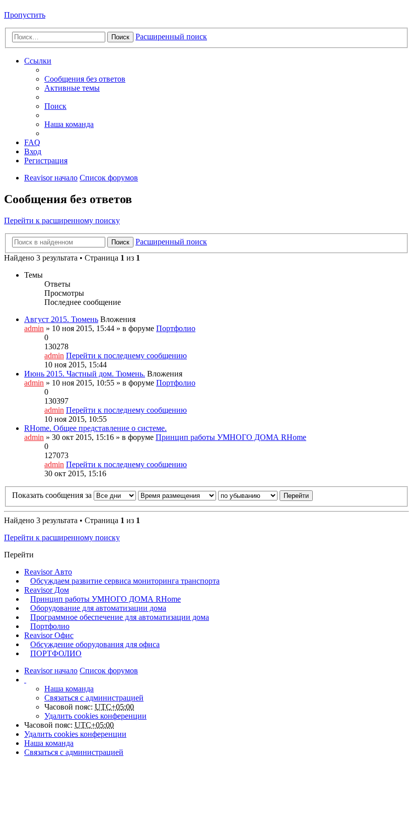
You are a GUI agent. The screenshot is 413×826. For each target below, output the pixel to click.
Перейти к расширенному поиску (62, 220)
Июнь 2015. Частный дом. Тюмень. (84, 373)
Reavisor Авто (48, 571)
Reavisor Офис (49, 635)
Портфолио (175, 328)
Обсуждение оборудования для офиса (95, 644)
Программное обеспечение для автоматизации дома (119, 617)
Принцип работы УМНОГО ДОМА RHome (231, 437)
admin (34, 328)
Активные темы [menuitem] (72, 88)
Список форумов (109, 177)
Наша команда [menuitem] (69, 124)
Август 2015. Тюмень (61, 319)
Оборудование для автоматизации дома (98, 608)
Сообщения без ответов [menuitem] (84, 79)
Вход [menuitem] (32, 151)
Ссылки (37, 60)
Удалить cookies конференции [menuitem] (95, 716)
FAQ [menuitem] (32, 142)
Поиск (120, 37)
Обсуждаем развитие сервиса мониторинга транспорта (125, 581)
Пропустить (24, 15)
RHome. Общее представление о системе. (95, 428)
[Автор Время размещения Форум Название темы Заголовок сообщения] (177, 495)
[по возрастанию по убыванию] (248, 495)
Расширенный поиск (171, 36)
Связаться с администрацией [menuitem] (94, 697)
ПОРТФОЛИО (56, 653)
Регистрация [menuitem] (45, 160)
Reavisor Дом (46, 590)
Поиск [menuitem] (55, 106)
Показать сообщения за (53, 495)
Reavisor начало (51, 177)
